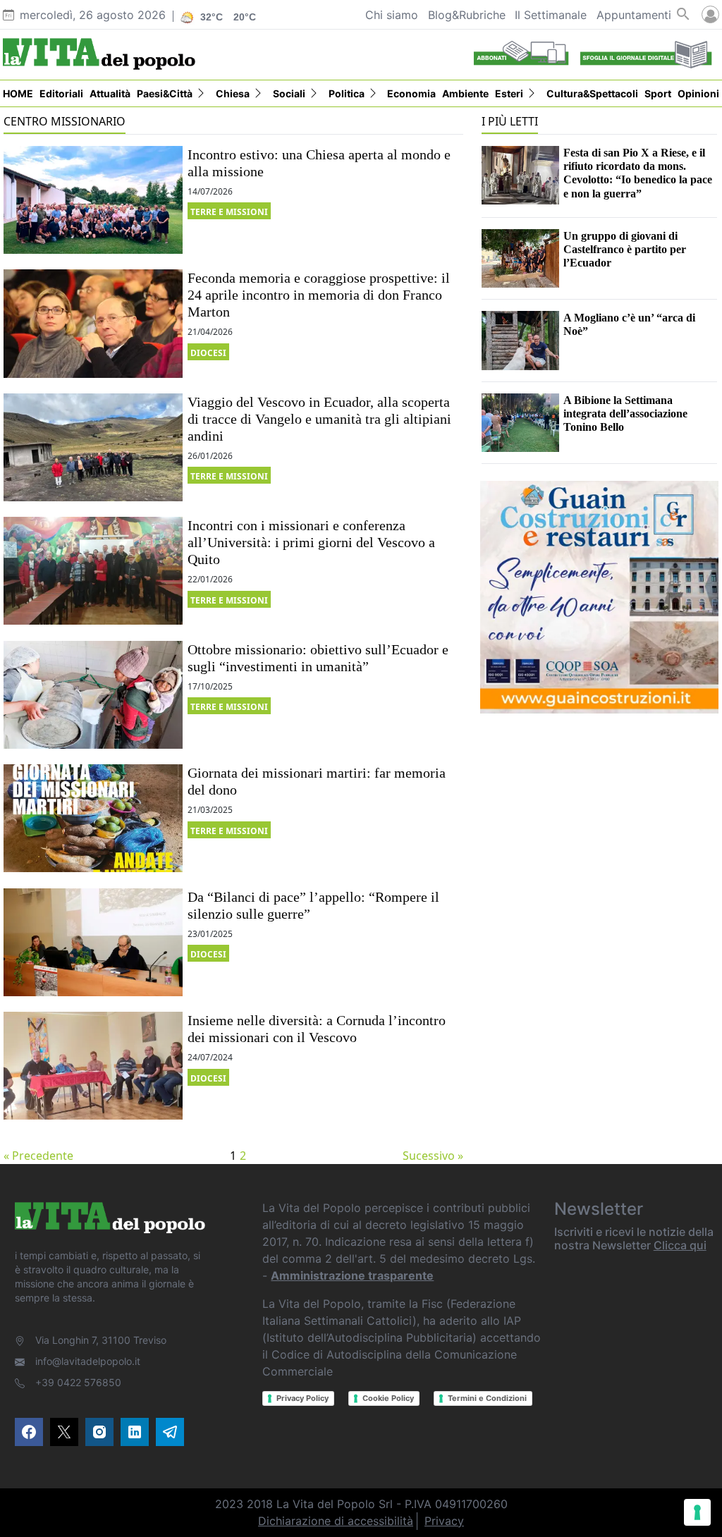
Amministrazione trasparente (352, 1275)
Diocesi (208, 353)
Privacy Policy (302, 1398)
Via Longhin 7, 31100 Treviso (100, 1340)
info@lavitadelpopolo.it (87, 1361)
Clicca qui (680, 1245)
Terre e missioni (229, 212)
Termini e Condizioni (487, 1398)
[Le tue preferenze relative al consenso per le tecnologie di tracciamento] (697, 1512)
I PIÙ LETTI (510, 121)
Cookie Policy (388, 1398)
